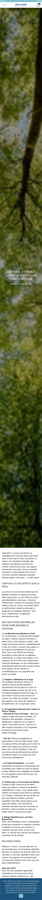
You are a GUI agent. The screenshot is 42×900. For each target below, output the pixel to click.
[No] (39, 889)
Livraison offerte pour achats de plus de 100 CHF (21, 1)
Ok (21, 896)
